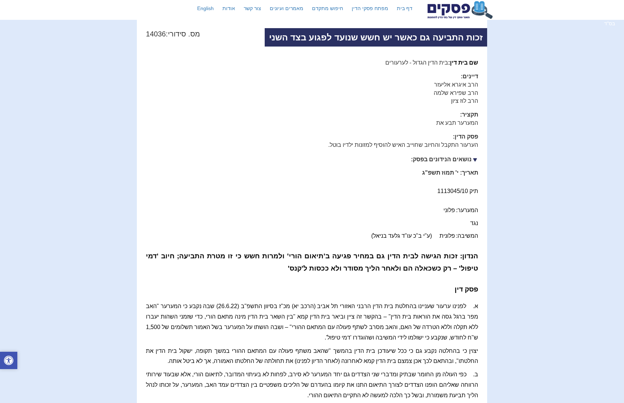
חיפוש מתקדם (327, 8)
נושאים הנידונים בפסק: (441, 159)
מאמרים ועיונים (286, 8)
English (205, 8)
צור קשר (252, 8)
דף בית (404, 8)
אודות (228, 8)
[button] (8, 361)
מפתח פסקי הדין (370, 8)
